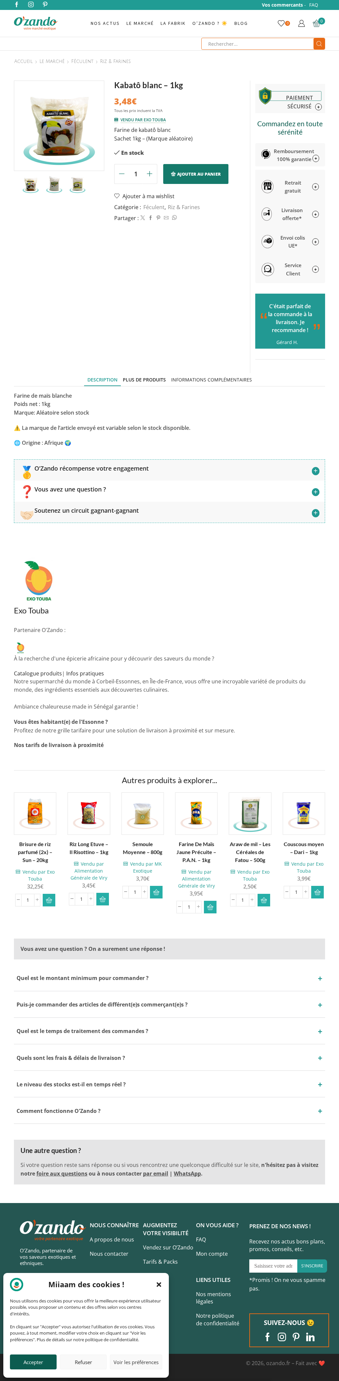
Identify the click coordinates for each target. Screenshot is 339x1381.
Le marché (140, 23)
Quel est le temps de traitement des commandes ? (82, 1031)
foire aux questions (61, 1173)
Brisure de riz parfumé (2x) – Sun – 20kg (35, 852)
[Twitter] (143, 218)
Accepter (33, 1362)
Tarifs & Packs (160, 1261)
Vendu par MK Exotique (146, 867)
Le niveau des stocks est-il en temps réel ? (71, 1084)
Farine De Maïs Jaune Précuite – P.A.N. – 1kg (196, 852)
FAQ (313, 5)
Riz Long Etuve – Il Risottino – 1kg (89, 848)
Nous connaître (114, 1225)
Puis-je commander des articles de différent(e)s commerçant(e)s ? (102, 1004)
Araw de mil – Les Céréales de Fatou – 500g (250, 852)
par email (155, 1173)
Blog (241, 23)
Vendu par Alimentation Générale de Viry (89, 871)
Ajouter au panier (199, 174)
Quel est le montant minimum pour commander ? (83, 978)
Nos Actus (105, 23)
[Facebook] (17, 5)
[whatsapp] (173, 218)
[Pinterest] (45, 5)
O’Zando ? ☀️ (210, 23)
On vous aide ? (217, 1225)
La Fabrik (173, 23)
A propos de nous (112, 1239)
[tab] (102, 379)
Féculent (82, 61)
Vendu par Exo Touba (143, 120)
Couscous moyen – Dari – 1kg (304, 848)
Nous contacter (109, 1253)
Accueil (23, 61)
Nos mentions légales (213, 1298)
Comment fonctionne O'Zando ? (59, 1111)
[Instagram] (31, 5)
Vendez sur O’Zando (168, 1247)
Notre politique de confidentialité (217, 1319)
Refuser (83, 1362)
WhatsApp (187, 1173)
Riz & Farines (115, 61)
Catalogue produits (38, 673)
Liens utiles (213, 1280)
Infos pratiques (85, 673)
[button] (159, 1284)
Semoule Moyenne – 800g (142, 848)
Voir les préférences (136, 1362)
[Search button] (319, 43)
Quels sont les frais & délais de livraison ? (71, 1058)
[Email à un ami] (166, 218)
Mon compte (212, 1253)
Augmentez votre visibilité (165, 1229)
